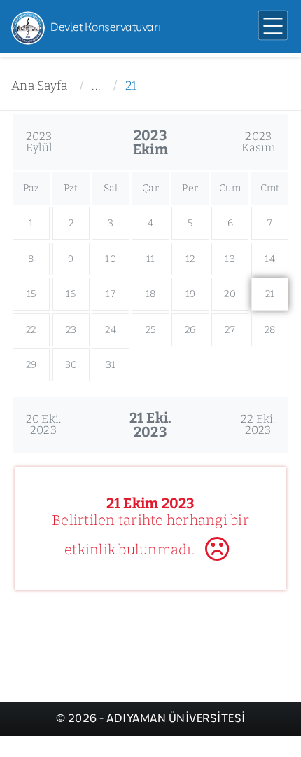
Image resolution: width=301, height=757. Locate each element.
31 (111, 365)
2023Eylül (39, 142)
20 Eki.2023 (44, 424)
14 (270, 259)
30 (71, 365)
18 (151, 294)
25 (151, 330)
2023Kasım (258, 142)
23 (71, 330)
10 (110, 259)
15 (31, 294)
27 (230, 330)
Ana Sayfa (39, 86)
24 (110, 330)
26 (190, 330)
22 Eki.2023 (258, 424)
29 (31, 365)
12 (190, 259)
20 (230, 294)
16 (71, 294)
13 (230, 259)
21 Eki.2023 (151, 424)
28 (270, 330)
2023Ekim (150, 142)
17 (110, 294)
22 (31, 330)
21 (131, 86)
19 (191, 294)
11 (150, 259)
